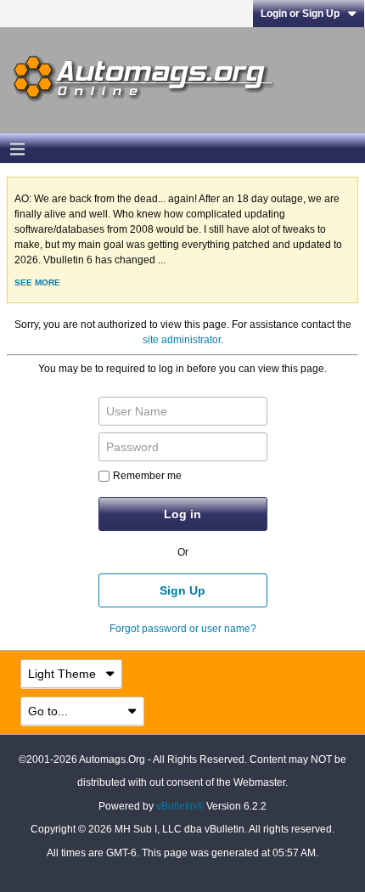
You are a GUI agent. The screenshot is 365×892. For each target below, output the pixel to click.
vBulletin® (180, 806)
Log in (182, 514)
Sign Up (182, 590)
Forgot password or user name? (183, 629)
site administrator (182, 340)
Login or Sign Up (300, 14)
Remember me (147, 476)
